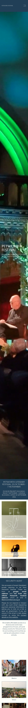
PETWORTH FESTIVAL (7, 5)
